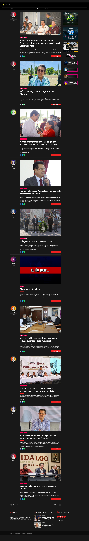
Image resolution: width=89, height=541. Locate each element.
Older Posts (56, 504)
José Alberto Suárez (13, 215)
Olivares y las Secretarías (30, 289)
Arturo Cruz (13, 18)
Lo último (21, 37)
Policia (25, 37)
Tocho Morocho (40, 8)
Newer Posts (15, 504)
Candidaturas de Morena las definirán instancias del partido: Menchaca (48, 525)
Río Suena (13, 263)
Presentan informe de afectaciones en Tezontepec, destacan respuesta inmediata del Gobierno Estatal (40, 43)
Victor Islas (13, 166)
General (8, 8)
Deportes (17, 8)
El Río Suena (47, 8)
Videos (27, 8)
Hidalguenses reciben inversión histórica (37, 241)
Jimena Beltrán (13, 312)
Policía (12, 8)
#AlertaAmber (32, 8)
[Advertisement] (70, 102)
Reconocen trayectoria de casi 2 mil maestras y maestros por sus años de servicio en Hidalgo (48, 518)
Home (4, 8)
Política (22, 8)
